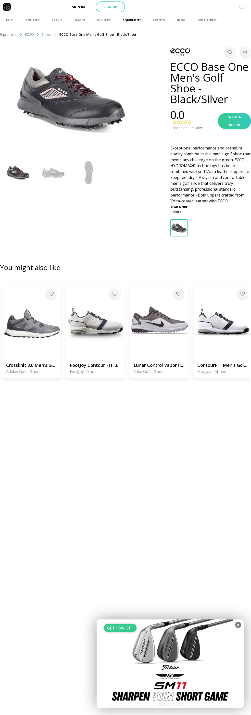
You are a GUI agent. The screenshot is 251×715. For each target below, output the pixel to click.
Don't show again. (171, 704)
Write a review (234, 121)
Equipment (8, 34)
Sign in (78, 7)
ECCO (29, 34)
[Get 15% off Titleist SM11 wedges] (170, 663)
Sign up (110, 7)
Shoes (46, 34)
